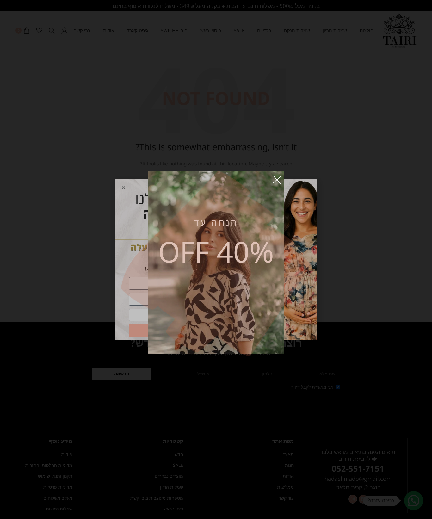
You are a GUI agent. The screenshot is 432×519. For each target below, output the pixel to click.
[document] (216, 259)
